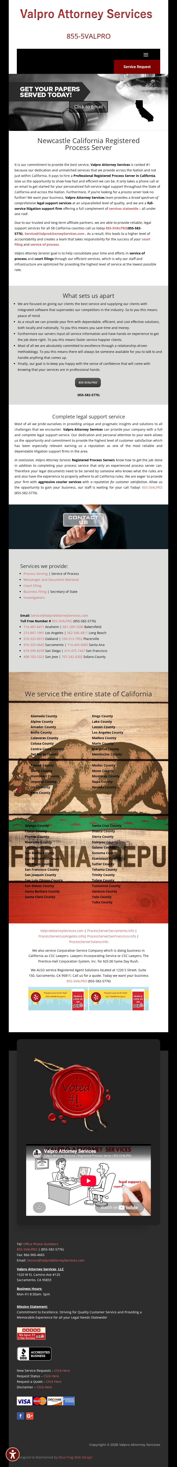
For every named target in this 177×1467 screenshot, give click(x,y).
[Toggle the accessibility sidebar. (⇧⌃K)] (13, 1454)
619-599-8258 (34, 650)
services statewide (123, 208)
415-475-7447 (74, 650)
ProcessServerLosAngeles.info (61, 936)
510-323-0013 (34, 639)
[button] (146, 54)
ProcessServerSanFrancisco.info (111, 936)
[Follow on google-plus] (29, 1416)
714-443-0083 (77, 645)
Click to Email (88, 107)
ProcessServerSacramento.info (110, 930)
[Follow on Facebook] (20, 1416)
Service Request (137, 67)
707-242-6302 (72, 656)
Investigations (34, 597)
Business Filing (35, 591)
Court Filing (32, 585)
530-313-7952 (72, 639)
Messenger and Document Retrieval (51, 579)
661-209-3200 (73, 627)
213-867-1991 (34, 633)
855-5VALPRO (116, 228)
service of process (44, 244)
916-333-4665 (34, 645)
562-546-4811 (77, 633)
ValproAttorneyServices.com (61, 930)
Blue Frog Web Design (76, 1457)
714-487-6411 (34, 627)
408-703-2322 (34, 656)
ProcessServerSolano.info (88, 942)
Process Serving (36, 573)
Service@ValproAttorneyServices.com (54, 233)
